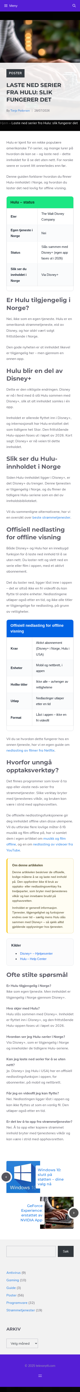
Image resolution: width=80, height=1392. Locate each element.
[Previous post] (6, 1177)
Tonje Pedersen (20, 110)
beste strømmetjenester (51, 517)
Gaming (12, 1280)
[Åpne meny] (40, 1375)
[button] (74, 6)
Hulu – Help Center (33, 959)
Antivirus (13, 1272)
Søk (66, 1251)
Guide (11, 1288)
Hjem (4, 123)
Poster (15, 73)
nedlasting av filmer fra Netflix (30, 750)
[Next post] (74, 1213)
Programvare (17, 1302)
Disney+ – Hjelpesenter (36, 953)
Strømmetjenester (20, 1310)
